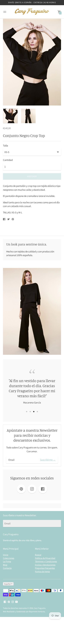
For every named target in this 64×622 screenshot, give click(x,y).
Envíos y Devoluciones (45, 564)
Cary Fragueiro (39, 608)
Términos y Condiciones (46, 561)
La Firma (7, 561)
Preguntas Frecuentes (45, 568)
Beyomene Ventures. (37, 611)
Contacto (7, 568)
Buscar (38, 554)
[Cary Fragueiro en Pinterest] (9, 601)
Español (7, 584)
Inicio (5, 554)
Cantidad (8, 160)
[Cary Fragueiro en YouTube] (16, 601)
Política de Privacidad (45, 558)
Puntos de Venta (42, 571)
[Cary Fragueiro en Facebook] (5, 601)
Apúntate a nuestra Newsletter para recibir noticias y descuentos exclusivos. (32, 435)
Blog (5, 564)
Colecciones (8, 558)
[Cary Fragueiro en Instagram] (12, 601)
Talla (5, 145)
